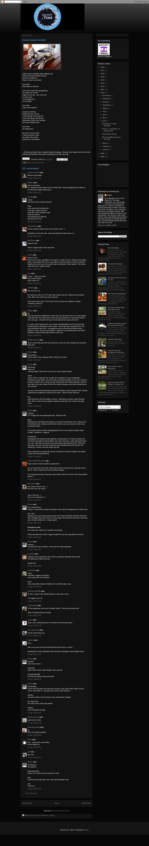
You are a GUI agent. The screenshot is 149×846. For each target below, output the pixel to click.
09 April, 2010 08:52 (34, 456)
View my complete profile (107, 225)
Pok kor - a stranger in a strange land (111, 130)
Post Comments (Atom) (61, 811)
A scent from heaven (115, 264)
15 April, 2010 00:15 (34, 679)
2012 (103, 86)
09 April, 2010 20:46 (34, 537)
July (104, 111)
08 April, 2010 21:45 (34, 269)
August (105, 108)
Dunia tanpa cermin (34, 40)
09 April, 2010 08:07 (34, 348)
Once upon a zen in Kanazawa (115, 367)
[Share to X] (62, 159)
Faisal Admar (32, 226)
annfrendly (31, 570)
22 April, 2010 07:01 (34, 747)
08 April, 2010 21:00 (34, 250)
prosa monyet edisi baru (36, 162)
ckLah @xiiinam (33, 172)
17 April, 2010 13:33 (34, 723)
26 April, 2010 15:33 (34, 789)
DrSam (30, 197)
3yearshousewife (34, 727)
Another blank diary (115, 339)
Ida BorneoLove (33, 340)
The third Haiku (113, 248)
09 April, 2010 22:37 (34, 549)
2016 (103, 74)
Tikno (30, 739)
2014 (103, 80)
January (106, 149)
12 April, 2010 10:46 (34, 625)
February (106, 146)
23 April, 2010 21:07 (34, 757)
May (104, 118)
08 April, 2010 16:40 (34, 236)
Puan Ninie (32, 484)
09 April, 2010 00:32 (34, 283)
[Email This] (58, 159)
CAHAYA (31, 288)
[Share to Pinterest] (66, 159)
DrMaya (30, 182)
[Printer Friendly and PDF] (26, 159)
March (105, 143)
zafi (29, 752)
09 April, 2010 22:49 (34, 566)
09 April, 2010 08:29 (34, 406)
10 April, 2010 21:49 (34, 615)
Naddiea (30, 640)
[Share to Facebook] (64, 159)
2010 (103, 93)
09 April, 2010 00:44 (34, 306)
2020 (103, 67)
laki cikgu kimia (33, 630)
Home (56, 803)
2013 (103, 83)
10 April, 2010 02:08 (34, 587)
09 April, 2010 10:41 (34, 500)
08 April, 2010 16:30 (34, 222)
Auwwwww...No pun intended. (109, 125)
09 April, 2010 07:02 (34, 335)
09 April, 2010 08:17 (34, 360)
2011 (103, 89)
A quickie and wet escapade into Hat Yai (116, 351)
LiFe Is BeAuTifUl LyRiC (36, 461)
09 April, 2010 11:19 (34, 523)
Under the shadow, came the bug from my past (117, 324)
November (107, 99)
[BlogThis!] (60, 159)
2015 (103, 77)
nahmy (30, 620)
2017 (103, 70)
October (106, 102)
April (104, 121)
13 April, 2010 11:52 (34, 654)
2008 (103, 157)
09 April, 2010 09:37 (34, 479)
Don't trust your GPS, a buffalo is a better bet (116, 383)
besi (29, 273)
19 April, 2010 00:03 (34, 735)
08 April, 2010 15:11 (34, 192)
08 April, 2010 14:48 (34, 178)
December (107, 95)
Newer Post (27, 803)
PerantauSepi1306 (34, 591)
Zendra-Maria (32, 605)
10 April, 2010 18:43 (34, 601)
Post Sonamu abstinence (117, 294)
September (107, 105)
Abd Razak (31, 240)
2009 (103, 153)
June (105, 114)
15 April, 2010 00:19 (34, 713)
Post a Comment (31, 793)
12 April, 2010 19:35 (34, 636)
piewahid (31, 554)
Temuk (30, 255)
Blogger (86, 830)
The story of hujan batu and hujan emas (116, 308)
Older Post (86, 803)
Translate (115, 410)
